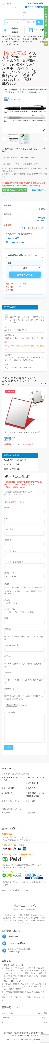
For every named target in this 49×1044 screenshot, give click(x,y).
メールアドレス (11, 551)
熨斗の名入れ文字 (11, 645)
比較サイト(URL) (11, 689)
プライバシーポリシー (12, 801)
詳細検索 (31, 813)
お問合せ (31, 788)
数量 (6, 618)
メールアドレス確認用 (13, 562)
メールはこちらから (16, 242)
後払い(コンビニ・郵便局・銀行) (19, 854)
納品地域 (7, 656)
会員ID (6, 508)
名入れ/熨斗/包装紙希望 (15, 460)
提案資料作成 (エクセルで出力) (14, 190)
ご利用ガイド (33, 783)
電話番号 (8, 540)
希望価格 (7, 629)
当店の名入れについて (37, 778)
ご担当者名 (9, 529)
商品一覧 (7, 813)
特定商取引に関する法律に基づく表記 (29, 1033)
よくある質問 (9, 788)
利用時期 (7, 672)
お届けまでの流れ (12, 469)
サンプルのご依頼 (12, 464)
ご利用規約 (8, 793)
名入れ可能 (30, 22)
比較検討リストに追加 (46, 23)
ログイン (15, 28)
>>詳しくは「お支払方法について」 (16, 890)
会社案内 (31, 801)
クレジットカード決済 (14, 845)
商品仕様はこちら (13, 149)
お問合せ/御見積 (11, 455)
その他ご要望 (9, 712)
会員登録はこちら (38, 190)
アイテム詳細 (10, 307)
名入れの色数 (9, 609)
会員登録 (15, 32)
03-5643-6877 (13, 238)
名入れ (7, 600)
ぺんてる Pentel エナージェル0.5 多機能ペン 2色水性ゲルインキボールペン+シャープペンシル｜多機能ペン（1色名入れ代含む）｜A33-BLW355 (20, 68)
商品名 (7, 584)
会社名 (7, 518)
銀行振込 (8, 834)
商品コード (9, 573)
